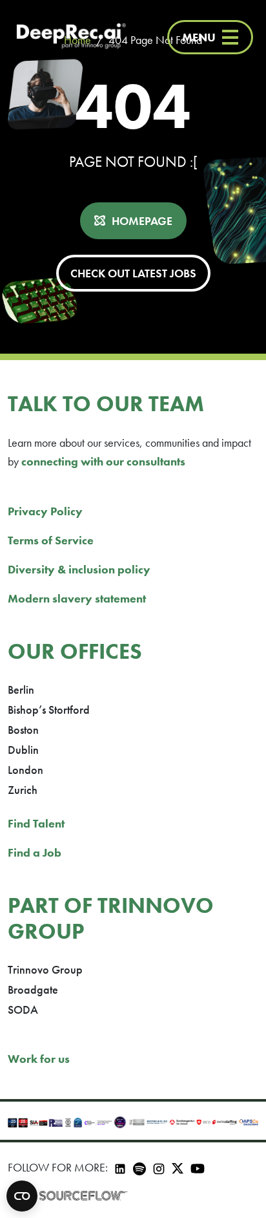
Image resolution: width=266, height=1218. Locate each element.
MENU (199, 37)
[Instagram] (159, 1167)
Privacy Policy (45, 511)
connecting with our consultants (103, 461)
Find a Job (34, 852)
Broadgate (33, 989)
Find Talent (36, 823)
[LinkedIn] (120, 1167)
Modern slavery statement (77, 598)
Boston (23, 729)
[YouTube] (197, 1167)
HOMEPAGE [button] (142, 220)
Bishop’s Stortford (49, 709)
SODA (23, 1009)
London (25, 769)
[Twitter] (177, 1167)
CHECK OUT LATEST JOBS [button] (133, 273)
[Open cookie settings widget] (21, 1196)
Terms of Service (51, 540)
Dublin (23, 749)
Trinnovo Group (45, 969)
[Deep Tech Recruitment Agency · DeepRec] (71, 37)
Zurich (22, 789)
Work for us (39, 1058)
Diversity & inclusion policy (79, 569)
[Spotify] (139, 1167)
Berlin (21, 689)
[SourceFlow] (83, 1194)
